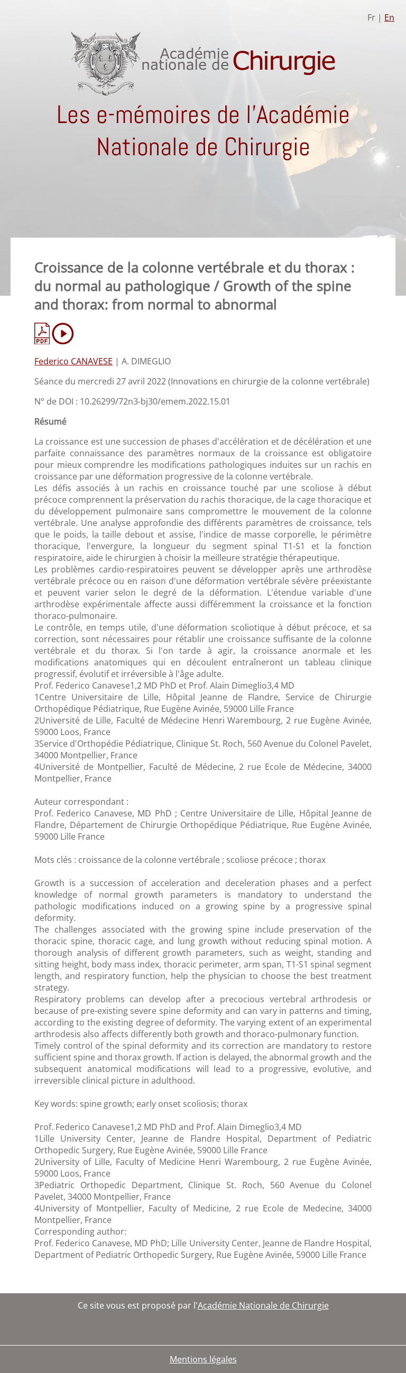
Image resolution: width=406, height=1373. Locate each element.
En (389, 17)
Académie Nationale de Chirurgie (263, 1305)
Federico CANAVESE (73, 361)
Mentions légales (203, 1359)
